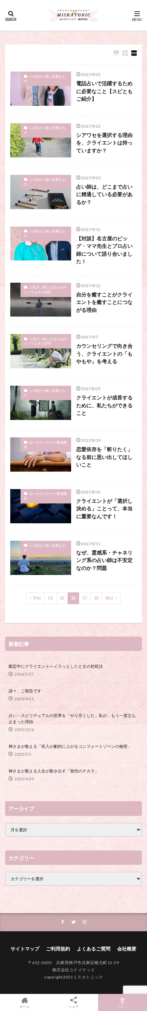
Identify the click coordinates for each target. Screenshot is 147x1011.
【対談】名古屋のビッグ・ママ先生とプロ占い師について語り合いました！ (104, 250)
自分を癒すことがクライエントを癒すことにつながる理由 (104, 302)
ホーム (24, 1006)
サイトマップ (25, 948)
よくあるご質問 (93, 948)
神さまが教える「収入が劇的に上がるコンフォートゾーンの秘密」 (70, 746)
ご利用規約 (58, 948)
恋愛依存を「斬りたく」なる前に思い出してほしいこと (104, 457)
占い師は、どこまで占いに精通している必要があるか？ (104, 194)
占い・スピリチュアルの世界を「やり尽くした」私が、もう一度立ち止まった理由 (72, 718)
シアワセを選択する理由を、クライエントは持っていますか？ (104, 142)
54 (50, 598)
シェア (73, 1006)
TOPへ (122, 1006)
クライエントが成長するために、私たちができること (104, 405)
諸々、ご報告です (25, 690)
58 (96, 598)
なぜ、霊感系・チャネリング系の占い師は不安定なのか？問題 (104, 560)
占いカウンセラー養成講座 (45, 444)
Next (109, 598)
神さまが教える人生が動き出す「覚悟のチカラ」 (54, 770)
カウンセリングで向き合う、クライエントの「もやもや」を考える (104, 353)
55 (62, 598)
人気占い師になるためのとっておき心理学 (45, 289)
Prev (37, 598)
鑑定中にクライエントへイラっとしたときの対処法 (56, 666)
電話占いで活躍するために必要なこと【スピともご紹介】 (104, 91)
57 (85, 598)
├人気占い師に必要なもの (45, 78)
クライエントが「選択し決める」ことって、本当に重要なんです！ (104, 508)
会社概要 (126, 948)
